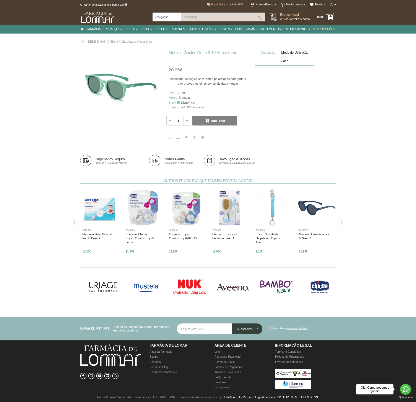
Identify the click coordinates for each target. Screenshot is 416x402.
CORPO (145, 29)
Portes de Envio (224, 361)
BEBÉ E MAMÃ (245, 29)
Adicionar (218, 120)
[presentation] (75, 222)
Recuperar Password (227, 356)
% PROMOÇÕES (324, 29)
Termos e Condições (288, 351)
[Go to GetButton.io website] (406, 397)
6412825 (86, 230)
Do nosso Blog (159, 367)
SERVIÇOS (113, 29)
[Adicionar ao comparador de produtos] (178, 138)
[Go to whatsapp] (405, 389)
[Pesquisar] (259, 17)
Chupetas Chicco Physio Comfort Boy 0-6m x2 (140, 238)
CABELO (161, 29)
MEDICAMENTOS (297, 29)
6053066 (260, 230)
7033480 (216, 230)
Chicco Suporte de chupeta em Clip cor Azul (268, 238)
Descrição (268, 52)
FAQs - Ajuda (222, 377)
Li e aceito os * (290, 328)
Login (217, 351)
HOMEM (224, 29)
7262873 (303, 230)
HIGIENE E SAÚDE (202, 29)
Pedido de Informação (163, 372)
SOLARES (178, 29)
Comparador (222, 387)
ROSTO (130, 29)
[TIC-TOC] (107, 376)
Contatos (155, 361)
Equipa (154, 356)
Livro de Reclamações (289, 361)
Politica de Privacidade (289, 356)
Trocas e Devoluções (227, 372)
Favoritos (320, 4)
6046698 (173, 230)
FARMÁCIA (94, 29)
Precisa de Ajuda (295, 4)
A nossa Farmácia (266, 4)
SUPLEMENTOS (270, 29)
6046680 (130, 230)
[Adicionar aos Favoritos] (169, 138)
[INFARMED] (293, 387)
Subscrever (245, 329)
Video (284, 61)
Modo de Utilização (294, 52)
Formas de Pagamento (228, 367)
